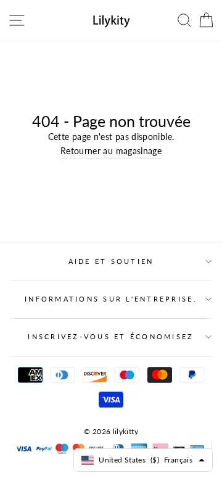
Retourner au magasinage (111, 151)
